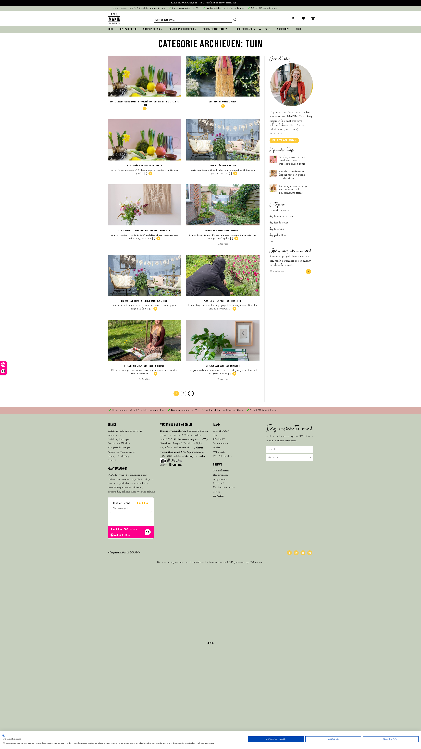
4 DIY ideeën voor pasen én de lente (144, 165)
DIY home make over (282, 216)
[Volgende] (191, 393)
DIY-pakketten (278, 235)
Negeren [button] (245, 2)
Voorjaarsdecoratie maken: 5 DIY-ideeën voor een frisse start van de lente (144, 103)
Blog (298, 29)
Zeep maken (220, 479)
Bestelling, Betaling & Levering (125, 431)
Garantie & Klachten (119, 443)
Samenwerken (221, 443)
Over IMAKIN (221, 431)
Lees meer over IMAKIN (283, 140)
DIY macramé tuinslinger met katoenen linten (144, 301)
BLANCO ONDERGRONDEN (181, 29)
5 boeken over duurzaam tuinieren (223, 366)
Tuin (272, 241)
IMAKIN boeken (222, 456)
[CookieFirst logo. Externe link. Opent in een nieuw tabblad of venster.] (3, 735)
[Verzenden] (235, 20)
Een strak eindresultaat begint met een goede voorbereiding (292, 175)
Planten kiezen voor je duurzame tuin (223, 301)
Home (111, 29)
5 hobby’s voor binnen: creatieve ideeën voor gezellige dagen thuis (292, 160)
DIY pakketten (221, 470)
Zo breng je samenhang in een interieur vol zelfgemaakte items (294, 189)
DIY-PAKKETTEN (128, 29)
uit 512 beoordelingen (264, 8)
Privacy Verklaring (118, 456)
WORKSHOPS (283, 29)
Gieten (216, 492)
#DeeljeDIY (219, 439)
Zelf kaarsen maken (224, 487)
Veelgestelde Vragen (119, 447)
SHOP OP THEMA (151, 29)
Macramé (218, 483)
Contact (112, 460)
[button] (293, 19)
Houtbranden (220, 475)
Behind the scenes (280, 210)
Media (217, 447)
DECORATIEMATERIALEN (215, 29)
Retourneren (114, 435)
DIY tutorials (277, 229)
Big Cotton (218, 496)
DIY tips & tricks (279, 222)
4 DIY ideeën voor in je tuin (223, 165)
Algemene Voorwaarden (121, 452)
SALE (267, 29)
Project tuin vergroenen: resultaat (223, 230)
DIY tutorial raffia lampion (222, 101)
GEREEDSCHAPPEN (245, 29)
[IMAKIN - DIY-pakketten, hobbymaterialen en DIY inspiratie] (114, 18)
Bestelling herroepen (119, 439)
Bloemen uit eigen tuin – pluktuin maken (144, 366)
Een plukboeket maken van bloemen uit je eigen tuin (144, 230)
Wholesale (219, 452)
